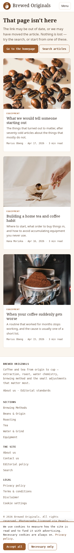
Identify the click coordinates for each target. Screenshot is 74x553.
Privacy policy (14, 485)
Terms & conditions (17, 491)
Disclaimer (11, 497)
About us (9, 390)
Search (8, 470)
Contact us (11, 458)
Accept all (14, 546)
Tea (5, 425)
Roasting (9, 419)
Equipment (10, 437)
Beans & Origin (14, 413)
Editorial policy (15, 464)
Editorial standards (36, 390)
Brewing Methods (15, 407)
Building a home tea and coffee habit (33, 218)
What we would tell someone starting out (32, 120)
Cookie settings (15, 503)
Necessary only (42, 546)
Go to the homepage (21, 48)
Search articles (54, 48)
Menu (64, 6)
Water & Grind (13, 431)
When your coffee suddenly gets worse (34, 316)
